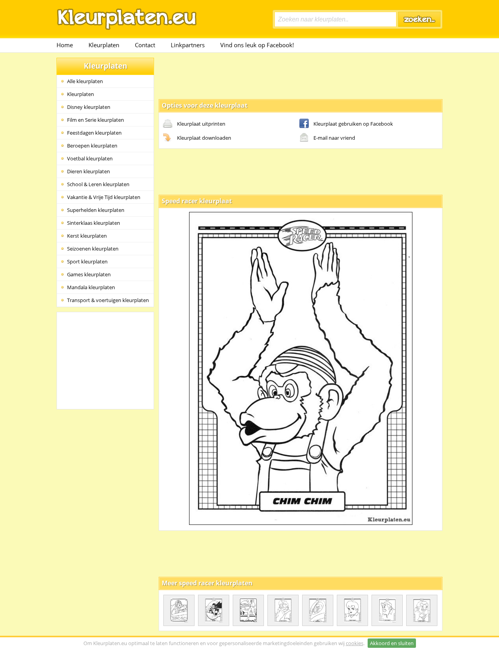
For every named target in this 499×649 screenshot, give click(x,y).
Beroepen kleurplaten (92, 145)
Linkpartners (188, 45)
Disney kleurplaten (88, 106)
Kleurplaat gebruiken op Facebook (353, 123)
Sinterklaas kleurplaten (93, 222)
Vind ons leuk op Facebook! (257, 45)
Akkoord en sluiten (392, 643)
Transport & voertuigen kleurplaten (108, 300)
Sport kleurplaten (87, 261)
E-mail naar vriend (334, 137)
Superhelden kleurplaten (95, 209)
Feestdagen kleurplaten (94, 132)
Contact (145, 45)
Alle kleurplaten (85, 81)
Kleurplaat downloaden (204, 137)
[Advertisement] (300, 75)
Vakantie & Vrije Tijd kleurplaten (103, 197)
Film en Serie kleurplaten (95, 119)
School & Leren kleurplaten (98, 184)
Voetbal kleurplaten (90, 158)
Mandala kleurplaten (91, 287)
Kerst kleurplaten (87, 235)
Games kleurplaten (89, 274)
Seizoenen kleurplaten (93, 248)
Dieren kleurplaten (88, 171)
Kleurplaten (103, 45)
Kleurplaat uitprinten (201, 123)
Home (65, 45)
